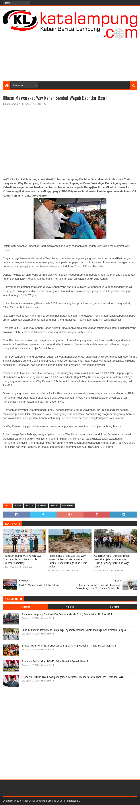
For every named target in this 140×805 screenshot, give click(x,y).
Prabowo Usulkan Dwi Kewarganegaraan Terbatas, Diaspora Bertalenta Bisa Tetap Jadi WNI (73, 676)
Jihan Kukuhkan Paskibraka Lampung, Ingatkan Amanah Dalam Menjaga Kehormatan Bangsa (74, 629)
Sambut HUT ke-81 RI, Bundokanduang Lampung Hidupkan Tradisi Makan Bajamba (69, 645)
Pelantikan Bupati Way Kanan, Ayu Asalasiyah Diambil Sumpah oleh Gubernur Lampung (22, 559)
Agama (18, 506)
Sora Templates (68, 800)
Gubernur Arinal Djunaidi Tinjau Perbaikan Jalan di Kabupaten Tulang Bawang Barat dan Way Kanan (112, 561)
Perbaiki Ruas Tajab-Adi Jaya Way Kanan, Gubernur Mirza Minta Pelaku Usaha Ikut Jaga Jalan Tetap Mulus (67, 561)
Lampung (41, 506)
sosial (54, 506)
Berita (29, 506)
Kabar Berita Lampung (33, 800)
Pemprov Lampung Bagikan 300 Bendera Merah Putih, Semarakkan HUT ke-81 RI (68, 614)
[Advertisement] (70, 52)
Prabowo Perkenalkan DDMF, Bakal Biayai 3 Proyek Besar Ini (56, 661)
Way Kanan (67, 506)
